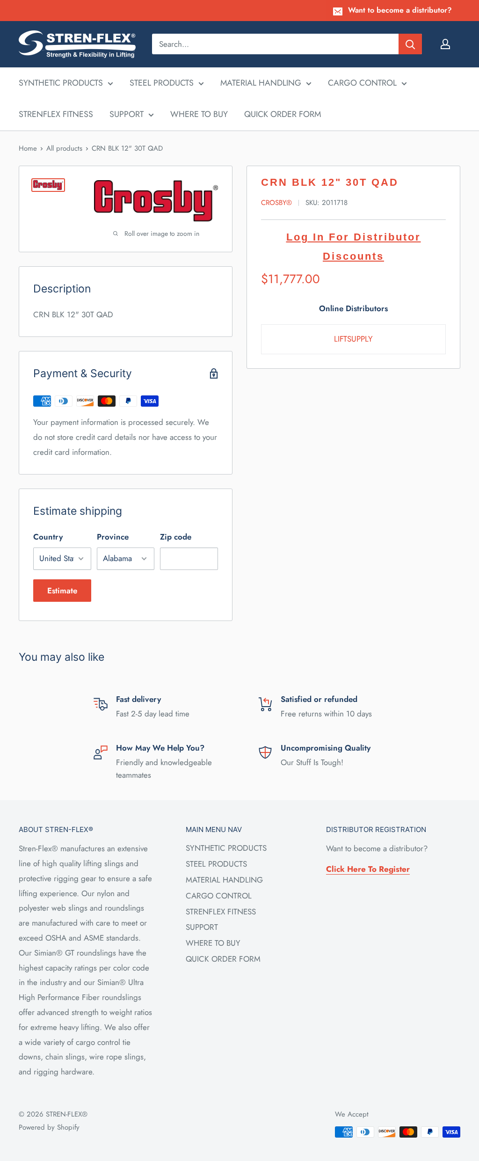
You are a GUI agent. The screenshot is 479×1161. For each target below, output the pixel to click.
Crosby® (276, 202)
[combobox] (275, 44)
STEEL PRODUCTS (162, 83)
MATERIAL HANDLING (260, 83)
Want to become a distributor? (400, 10)
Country (48, 536)
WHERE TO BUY (199, 114)
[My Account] (445, 44)
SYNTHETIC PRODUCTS (61, 83)
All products (64, 148)
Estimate (62, 590)
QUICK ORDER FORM (282, 114)
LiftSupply (353, 338)
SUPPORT (126, 114)
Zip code (175, 536)
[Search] (410, 44)
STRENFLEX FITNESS (56, 114)
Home (28, 148)
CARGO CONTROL (362, 83)
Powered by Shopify (49, 1127)
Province (113, 536)
